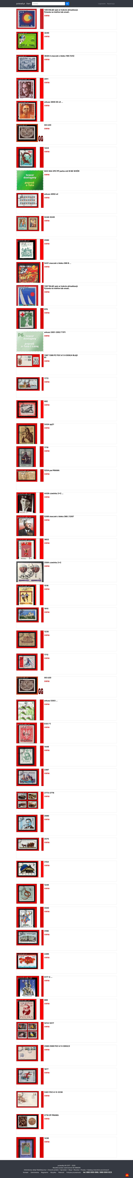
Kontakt (25, 1172)
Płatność (61, 1172)
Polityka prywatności (73, 1172)
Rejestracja (111, 4)
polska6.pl (20, 4)
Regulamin (44, 1172)
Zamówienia (35, 1172)
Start (28, 4)
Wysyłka (53, 1172)
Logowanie (102, 4)
